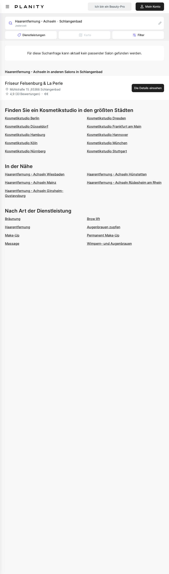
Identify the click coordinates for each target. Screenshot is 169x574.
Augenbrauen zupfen (103, 227)
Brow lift (93, 219)
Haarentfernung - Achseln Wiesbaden (35, 174)
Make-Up (12, 235)
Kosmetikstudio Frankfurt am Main (114, 126)
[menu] (7, 6)
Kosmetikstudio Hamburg (25, 135)
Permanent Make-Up (103, 235)
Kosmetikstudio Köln (21, 143)
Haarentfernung (17, 227)
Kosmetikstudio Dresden (106, 118)
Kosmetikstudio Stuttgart (107, 151)
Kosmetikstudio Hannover (107, 135)
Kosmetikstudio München (107, 143)
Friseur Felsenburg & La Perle (34, 83)
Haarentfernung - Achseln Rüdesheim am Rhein (124, 182)
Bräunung (12, 219)
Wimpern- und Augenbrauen (109, 243)
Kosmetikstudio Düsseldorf (26, 126)
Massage (12, 243)
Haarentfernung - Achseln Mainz (30, 182)
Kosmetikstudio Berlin (22, 118)
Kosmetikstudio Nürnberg (25, 151)
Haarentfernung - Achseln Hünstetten (117, 174)
